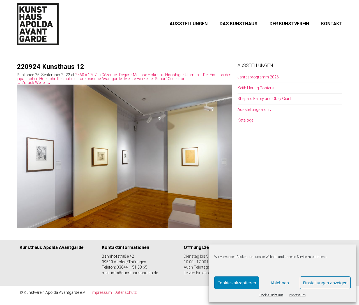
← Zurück (25, 82)
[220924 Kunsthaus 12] (124, 156)
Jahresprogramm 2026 (258, 77)
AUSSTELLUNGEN (189, 23)
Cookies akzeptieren (236, 282)
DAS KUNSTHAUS (238, 23)
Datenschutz (125, 292)
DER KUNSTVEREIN (289, 23)
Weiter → (43, 82)
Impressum (297, 295)
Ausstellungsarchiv (254, 109)
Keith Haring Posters (256, 88)
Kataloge (245, 120)
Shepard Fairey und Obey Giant (264, 98)
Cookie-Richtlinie (271, 295)
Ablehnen (279, 282)
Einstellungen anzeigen (325, 282)
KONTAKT (331, 23)
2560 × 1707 (86, 75)
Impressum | (102, 292)
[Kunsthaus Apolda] (38, 24)
